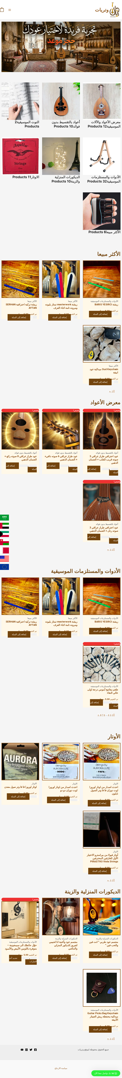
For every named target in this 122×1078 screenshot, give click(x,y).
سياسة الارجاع (61, 1068)
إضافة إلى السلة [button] (100, 314)
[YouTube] (22, 1049)
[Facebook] (35, 1049)
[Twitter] (31, 1049)
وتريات (102, 10)
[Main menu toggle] (10, 10)
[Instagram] (26, 1049)
